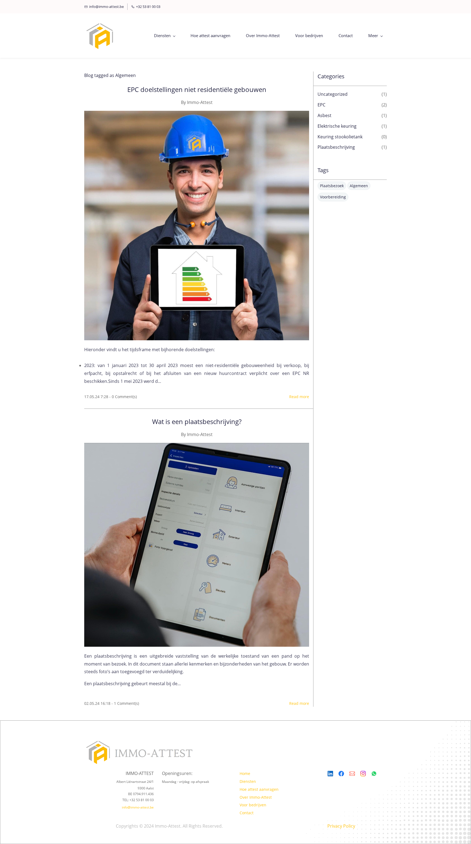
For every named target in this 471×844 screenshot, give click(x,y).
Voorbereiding (333, 196)
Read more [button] (299, 396)
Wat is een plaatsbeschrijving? (196, 421)
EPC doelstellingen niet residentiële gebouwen (196, 89)
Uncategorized (333, 94)
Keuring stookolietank (340, 137)
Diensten (248, 781)
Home (245, 773)
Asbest (324, 115)
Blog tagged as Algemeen (110, 75)
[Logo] (100, 35)
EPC (321, 105)
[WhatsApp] (374, 774)
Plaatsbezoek (332, 185)
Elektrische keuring (337, 126)
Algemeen (359, 185)
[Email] (352, 774)
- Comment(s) (123, 396)
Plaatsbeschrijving (336, 147)
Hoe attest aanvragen (259, 789)
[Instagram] (363, 774)
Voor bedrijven (253, 804)
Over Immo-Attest (256, 797)
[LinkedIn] (330, 774)
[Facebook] (341, 774)
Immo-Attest (200, 102)
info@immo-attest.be (138, 807)
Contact (246, 812)
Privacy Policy (341, 826)
